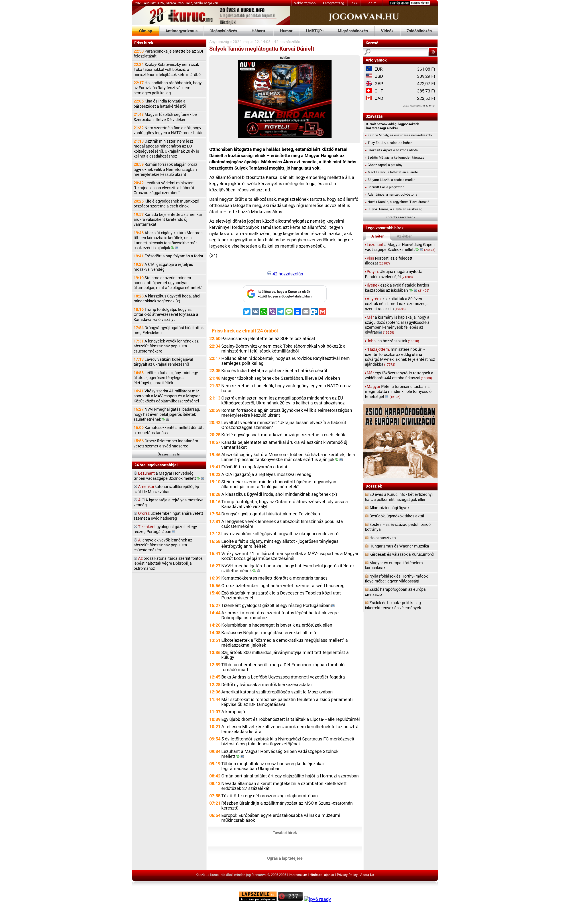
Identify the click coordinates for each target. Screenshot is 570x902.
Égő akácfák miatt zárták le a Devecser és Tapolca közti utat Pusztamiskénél (281, 595)
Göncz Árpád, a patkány (383, 165)
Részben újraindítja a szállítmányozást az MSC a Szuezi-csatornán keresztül (287, 806)
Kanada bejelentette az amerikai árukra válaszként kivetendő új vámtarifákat (168, 219)
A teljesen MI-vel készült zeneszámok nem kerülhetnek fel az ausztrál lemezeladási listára (290, 729)
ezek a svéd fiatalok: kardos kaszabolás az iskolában (397, 287)
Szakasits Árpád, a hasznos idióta (391, 150)
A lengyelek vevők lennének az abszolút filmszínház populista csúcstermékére (166, 346)
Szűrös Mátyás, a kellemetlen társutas (394, 158)
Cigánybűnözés (223, 31)
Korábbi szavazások (400, 217)
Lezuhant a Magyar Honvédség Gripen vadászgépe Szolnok (279, 754)
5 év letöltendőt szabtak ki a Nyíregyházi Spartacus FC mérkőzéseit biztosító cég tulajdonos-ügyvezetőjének (287, 741)
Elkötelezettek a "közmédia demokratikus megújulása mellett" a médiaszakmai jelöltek (284, 643)
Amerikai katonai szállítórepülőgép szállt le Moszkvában (277, 692)
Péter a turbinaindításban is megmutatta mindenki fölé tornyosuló (398, 391)
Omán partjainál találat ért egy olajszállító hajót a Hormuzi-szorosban (290, 776)
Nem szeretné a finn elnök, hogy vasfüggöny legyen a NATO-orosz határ (168, 130)
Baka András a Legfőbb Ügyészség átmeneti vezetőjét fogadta (283, 677)
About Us (367, 875)
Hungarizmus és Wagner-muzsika (399, 546)
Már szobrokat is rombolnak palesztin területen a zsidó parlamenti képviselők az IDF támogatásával (287, 702)
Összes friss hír (169, 454)
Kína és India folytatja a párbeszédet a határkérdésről (160, 103)
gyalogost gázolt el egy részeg (165, 529)
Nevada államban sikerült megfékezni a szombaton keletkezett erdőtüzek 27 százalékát (284, 786)
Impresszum (298, 875)
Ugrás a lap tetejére (285, 858)
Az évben (405, 236)
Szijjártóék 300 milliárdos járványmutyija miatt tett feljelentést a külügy (285, 655)
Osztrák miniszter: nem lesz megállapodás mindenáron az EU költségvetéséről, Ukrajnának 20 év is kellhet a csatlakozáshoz (166, 148)
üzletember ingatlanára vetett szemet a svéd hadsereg (168, 516)
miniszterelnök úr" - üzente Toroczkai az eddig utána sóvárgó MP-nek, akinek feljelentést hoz (400, 357)
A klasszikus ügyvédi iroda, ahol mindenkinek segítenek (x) (167, 298)
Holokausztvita (382, 537)
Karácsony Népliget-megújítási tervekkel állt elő (268, 632)
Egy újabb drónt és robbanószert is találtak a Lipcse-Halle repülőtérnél (290, 719)
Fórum (371, 3)
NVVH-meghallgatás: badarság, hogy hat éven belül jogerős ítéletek (167, 414)
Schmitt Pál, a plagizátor (384, 187)
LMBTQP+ (315, 31)
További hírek (285, 832)
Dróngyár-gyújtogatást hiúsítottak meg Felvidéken (169, 330)
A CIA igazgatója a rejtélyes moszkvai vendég (163, 267)
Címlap (145, 31)
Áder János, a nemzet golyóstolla (391, 195)
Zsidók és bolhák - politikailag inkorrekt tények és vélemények (393, 605)
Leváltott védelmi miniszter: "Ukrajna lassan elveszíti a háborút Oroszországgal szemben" (164, 187)
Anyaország (219, 41)
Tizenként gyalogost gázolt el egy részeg (276, 605)
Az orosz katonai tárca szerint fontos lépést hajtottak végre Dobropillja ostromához (280, 615)
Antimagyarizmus (181, 31)
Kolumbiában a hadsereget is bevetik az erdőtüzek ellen (276, 625)
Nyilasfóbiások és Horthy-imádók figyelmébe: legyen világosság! (396, 578)
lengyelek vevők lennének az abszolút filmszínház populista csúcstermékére (163, 545)
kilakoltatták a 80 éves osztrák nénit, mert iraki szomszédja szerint (397, 303)
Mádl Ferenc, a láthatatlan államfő (391, 172)
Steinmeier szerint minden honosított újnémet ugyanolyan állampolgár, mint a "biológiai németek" (168, 282)
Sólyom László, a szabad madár (390, 180)
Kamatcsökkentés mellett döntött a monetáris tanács (169, 430)
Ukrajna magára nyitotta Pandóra (393, 274)
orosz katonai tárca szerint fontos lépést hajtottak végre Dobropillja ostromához (168, 563)
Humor (286, 31)
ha (393, 340)
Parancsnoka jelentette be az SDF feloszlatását (169, 53)
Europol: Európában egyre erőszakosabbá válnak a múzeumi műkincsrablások (280, 818)
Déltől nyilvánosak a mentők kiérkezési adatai (266, 684)
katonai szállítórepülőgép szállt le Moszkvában (166, 489)
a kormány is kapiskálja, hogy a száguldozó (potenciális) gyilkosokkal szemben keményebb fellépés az (397, 324)
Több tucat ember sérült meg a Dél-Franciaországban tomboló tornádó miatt (282, 667)
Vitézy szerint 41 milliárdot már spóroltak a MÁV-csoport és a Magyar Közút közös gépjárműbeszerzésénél (167, 396)
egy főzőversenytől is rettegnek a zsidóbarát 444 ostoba (399, 375)
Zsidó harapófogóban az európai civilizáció (396, 592)
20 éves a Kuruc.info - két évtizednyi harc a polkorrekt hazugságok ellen (399, 497)
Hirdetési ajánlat (322, 875)
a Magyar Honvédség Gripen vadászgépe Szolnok (165, 475)
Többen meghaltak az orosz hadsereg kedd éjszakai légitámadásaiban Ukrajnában (272, 766)
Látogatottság (333, 3)
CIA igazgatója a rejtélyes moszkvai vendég (169, 502)
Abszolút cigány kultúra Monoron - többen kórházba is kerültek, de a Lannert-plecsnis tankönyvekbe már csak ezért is (169, 240)
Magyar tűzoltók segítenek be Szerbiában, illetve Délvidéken (165, 117)
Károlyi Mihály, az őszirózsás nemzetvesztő (398, 135)
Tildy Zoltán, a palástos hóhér (388, 143)
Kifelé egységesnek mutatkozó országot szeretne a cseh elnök (166, 203)
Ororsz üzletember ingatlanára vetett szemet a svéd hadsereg (166, 443)
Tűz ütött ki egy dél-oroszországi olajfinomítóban (269, 795)
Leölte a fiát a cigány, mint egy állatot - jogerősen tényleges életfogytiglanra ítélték (166, 377)
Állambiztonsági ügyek (389, 507)
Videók (387, 31)
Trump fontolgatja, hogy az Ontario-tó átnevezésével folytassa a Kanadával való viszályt (166, 314)
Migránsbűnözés (353, 31)
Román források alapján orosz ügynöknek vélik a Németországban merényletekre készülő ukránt (165, 169)
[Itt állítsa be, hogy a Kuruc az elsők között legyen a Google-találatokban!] (285, 301)
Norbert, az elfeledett (388, 260)
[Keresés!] (433, 52)
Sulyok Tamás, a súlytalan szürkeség (393, 209)
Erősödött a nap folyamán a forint (168, 256)
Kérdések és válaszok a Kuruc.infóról (401, 554)
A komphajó (233, 711)
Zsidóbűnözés (419, 31)
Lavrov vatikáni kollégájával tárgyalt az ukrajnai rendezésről (163, 362)
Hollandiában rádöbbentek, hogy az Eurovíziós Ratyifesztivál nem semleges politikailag (168, 87)
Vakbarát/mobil (305, 3)
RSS (354, 3)
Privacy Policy (347, 875)
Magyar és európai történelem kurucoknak (394, 565)
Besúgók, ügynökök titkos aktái (396, 516)
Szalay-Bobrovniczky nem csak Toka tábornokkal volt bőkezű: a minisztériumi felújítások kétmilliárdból (168, 69)
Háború (258, 31)
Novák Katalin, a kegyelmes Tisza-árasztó (397, 202)
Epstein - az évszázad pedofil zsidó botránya (398, 527)
